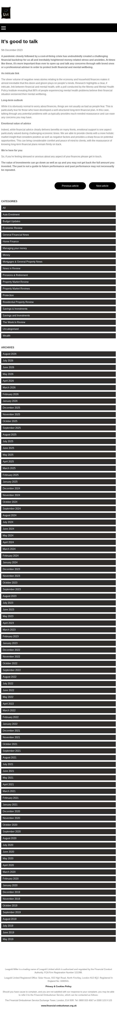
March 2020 (9, 872)
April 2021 (8, 784)
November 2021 (11, 737)
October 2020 (10, 825)
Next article (102, 186)
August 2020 (9, 838)
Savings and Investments (16, 315)
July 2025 (8, 441)
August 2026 (9, 354)
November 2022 (11, 656)
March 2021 (9, 791)
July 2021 (8, 764)
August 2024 (9, 515)
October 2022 (10, 663)
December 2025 (11, 407)
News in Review (11, 268)
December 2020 (11, 811)
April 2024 (8, 542)
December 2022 (11, 650)
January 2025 (10, 481)
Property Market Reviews (16, 288)
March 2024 (9, 549)
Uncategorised (11, 329)
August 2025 (9, 434)
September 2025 (12, 428)
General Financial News (16, 234)
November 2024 (11, 495)
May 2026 (8, 374)
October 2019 (10, 905)
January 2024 (10, 562)
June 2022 (8, 690)
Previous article (70, 186)
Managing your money (15, 248)
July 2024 (8, 522)
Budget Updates (11, 221)
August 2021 (9, 757)
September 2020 (12, 831)
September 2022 (12, 670)
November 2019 (11, 899)
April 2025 (8, 461)
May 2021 (8, 777)
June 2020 (8, 851)
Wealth (6, 335)
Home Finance (11, 241)
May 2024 (8, 535)
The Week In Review (14, 322)
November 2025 (11, 414)
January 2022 (10, 724)
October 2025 (10, 421)
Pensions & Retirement (15, 275)
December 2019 (11, 892)
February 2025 (11, 475)
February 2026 (11, 394)
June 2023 (8, 609)
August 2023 (9, 596)
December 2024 (11, 488)
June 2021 (8, 771)
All (4, 208)
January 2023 (10, 643)
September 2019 (12, 912)
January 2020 (10, 885)
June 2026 (8, 367)
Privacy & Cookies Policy (58, 986)
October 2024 (10, 502)
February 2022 (11, 717)
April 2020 (8, 865)
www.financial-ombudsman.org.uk (59, 1005)
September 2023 (12, 589)
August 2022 (9, 677)
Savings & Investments (15, 308)
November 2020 (11, 818)
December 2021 (11, 730)
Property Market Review (16, 282)
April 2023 (8, 623)
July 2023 (8, 603)
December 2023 (11, 569)
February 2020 (11, 878)
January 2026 (10, 401)
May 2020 (8, 858)
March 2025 (9, 468)
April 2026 (8, 380)
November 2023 (11, 576)
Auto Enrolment (11, 214)
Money (6, 255)
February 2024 (11, 555)
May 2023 (8, 616)
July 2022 (8, 683)
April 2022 (8, 703)
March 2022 (9, 710)
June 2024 (8, 529)
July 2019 (8, 925)
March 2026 (9, 387)
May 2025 (8, 454)
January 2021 (10, 804)
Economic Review (12, 228)
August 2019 (9, 919)
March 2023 (9, 629)
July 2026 (8, 360)
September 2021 (12, 751)
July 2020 (8, 845)
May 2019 (8, 939)
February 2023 (11, 636)
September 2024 (12, 508)
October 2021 (10, 744)
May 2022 (8, 697)
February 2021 (11, 798)
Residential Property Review (18, 302)
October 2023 (10, 582)
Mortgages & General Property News (22, 261)
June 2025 (8, 448)
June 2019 (8, 932)
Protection (8, 295)
